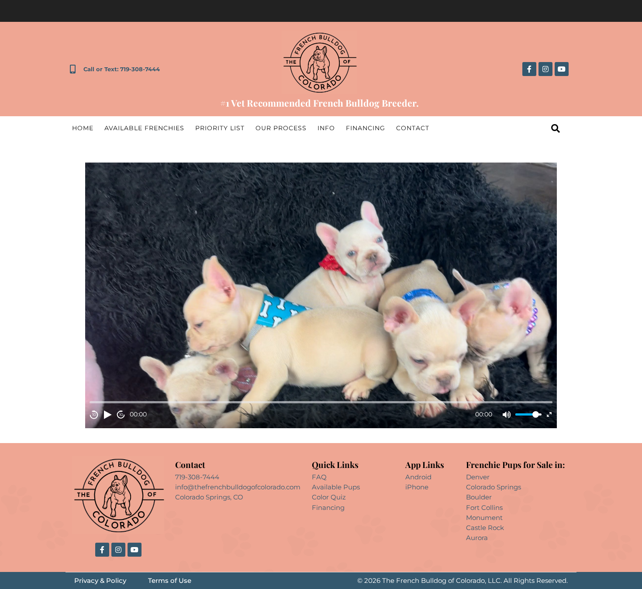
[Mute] (506, 414)
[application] (321, 295)
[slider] (528, 414)
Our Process (281, 128)
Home (82, 128)
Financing (365, 128)
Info (326, 128)
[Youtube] (562, 69)
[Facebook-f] (529, 69)
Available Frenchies (144, 128)
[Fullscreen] (549, 414)
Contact (412, 128)
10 (94, 414)
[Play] (107, 414)
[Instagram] (545, 69)
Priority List (220, 128)
